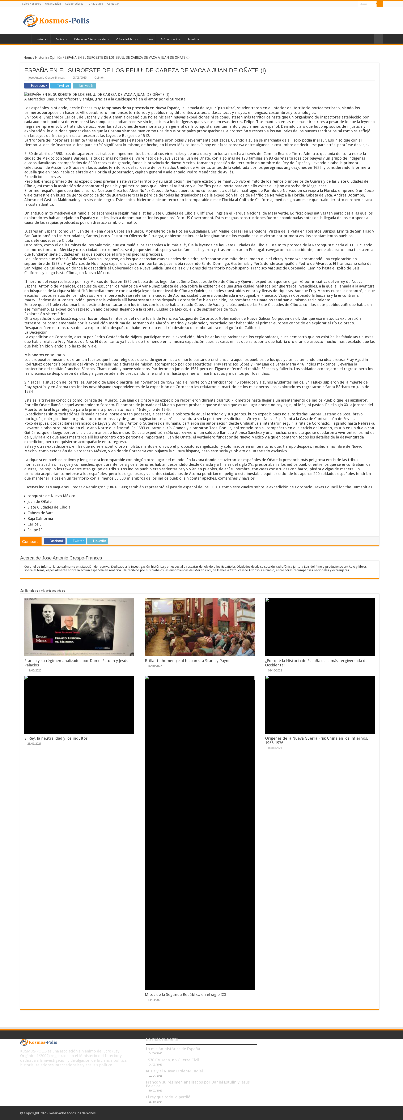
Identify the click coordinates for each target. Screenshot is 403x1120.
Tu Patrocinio (95, 3)
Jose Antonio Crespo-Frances (46, 77)
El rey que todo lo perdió (168, 1097)
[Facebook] (342, 4)
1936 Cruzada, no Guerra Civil (172, 1060)
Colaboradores (74, 3)
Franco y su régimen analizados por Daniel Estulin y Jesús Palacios (198, 1084)
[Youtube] (354, 4)
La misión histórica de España (173, 1049)
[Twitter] (346, 4)
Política (60, 39)
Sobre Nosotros (31, 3)
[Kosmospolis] (56, 20)
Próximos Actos (170, 39)
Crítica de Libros (126, 39)
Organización (53, 3)
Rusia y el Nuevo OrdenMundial (174, 1071)
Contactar (113, 3)
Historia (41, 39)
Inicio (25, 38)
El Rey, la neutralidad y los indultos (56, 738)
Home (28, 58)
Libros (149, 39)
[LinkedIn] (350, 4)
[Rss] (338, 4)
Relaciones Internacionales (90, 39)
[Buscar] (380, 4)
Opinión (56, 58)
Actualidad (194, 39)
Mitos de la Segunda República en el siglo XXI (185, 994)
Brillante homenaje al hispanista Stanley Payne (187, 660)
